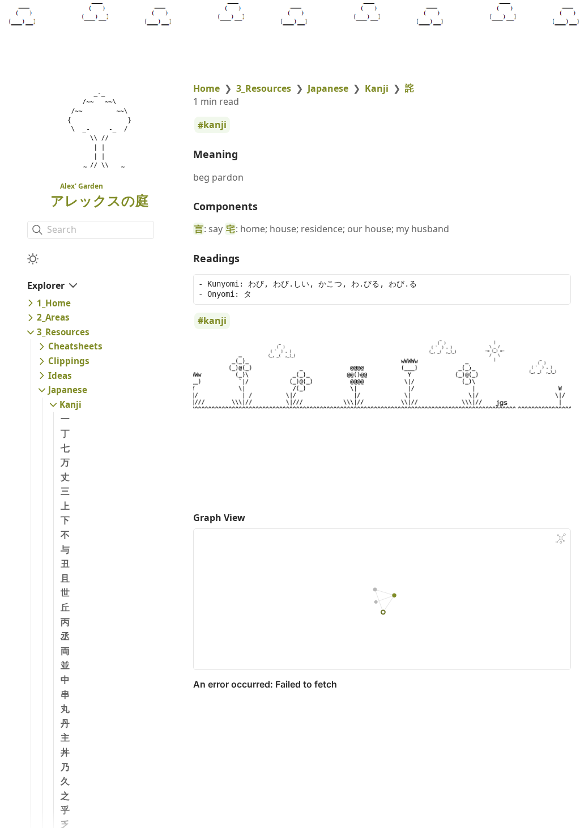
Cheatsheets (75, 346)
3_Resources (63, 332)
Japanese (67, 389)
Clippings (68, 360)
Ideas (60, 375)
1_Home (54, 303)
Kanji (70, 404)
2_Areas (53, 317)
